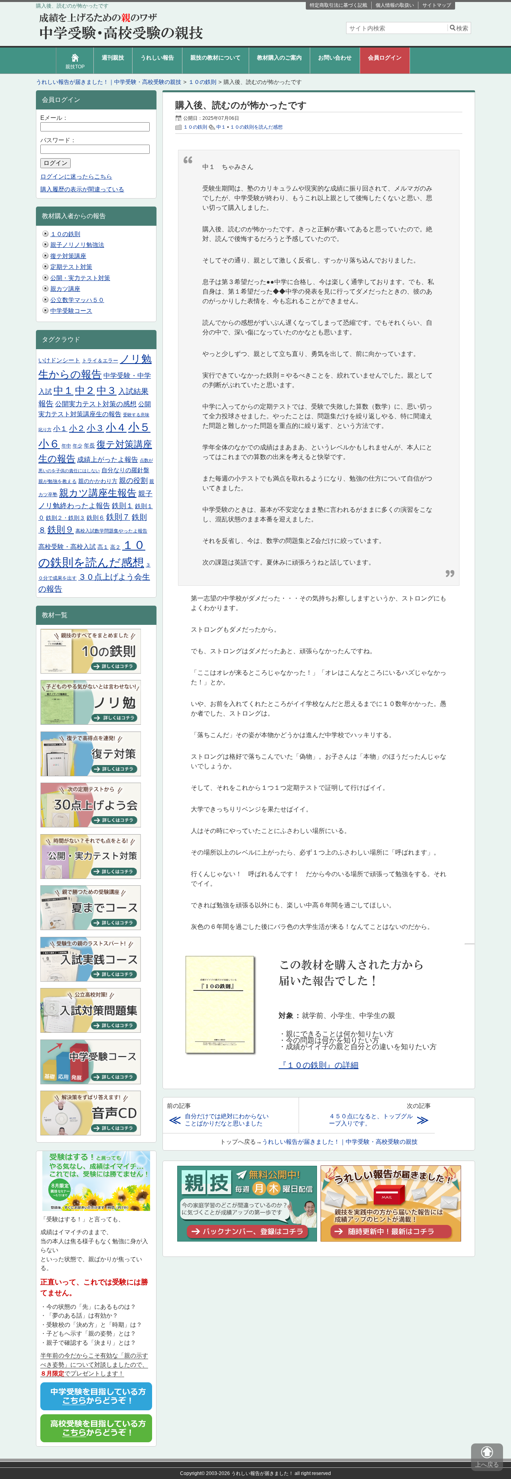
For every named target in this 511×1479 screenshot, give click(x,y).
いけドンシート (59, 360)
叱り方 (44, 429)
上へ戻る (487, 1464)
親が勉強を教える (57, 481)
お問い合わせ (335, 57)
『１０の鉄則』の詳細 (318, 1065)
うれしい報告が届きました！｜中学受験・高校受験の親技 (340, 1141)
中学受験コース (71, 310)
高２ (115, 547)
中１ (221, 127)
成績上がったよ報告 (107, 459)
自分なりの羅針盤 (125, 470)
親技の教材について (215, 57)
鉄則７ (118, 517)
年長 (89, 445)
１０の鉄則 (195, 127)
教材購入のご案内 (279, 57)
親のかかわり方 (97, 481)
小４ (116, 427)
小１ (60, 428)
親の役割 (133, 480)
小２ (77, 428)
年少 (77, 446)
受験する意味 (136, 414)
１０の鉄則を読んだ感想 (256, 127)
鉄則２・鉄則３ (65, 518)
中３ (107, 390)
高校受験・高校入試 (67, 546)
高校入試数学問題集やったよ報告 (111, 531)
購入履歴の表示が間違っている (82, 189)
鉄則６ (96, 518)
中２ (85, 390)
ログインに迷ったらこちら (76, 176)
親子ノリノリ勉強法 (77, 244)
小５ (139, 427)
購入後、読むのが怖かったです (241, 105)
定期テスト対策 (71, 266)
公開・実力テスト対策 (80, 277)
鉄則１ (122, 506)
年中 (66, 446)
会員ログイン (385, 57)
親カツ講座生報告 (98, 492)
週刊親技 (113, 57)
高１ (103, 547)
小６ (49, 443)
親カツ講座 (65, 288)
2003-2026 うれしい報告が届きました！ (249, 1473)
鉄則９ (61, 530)
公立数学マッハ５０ (77, 299)
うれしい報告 (157, 57)
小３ (95, 428)
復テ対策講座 (68, 255)
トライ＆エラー (100, 361)
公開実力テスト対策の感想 (96, 404)
